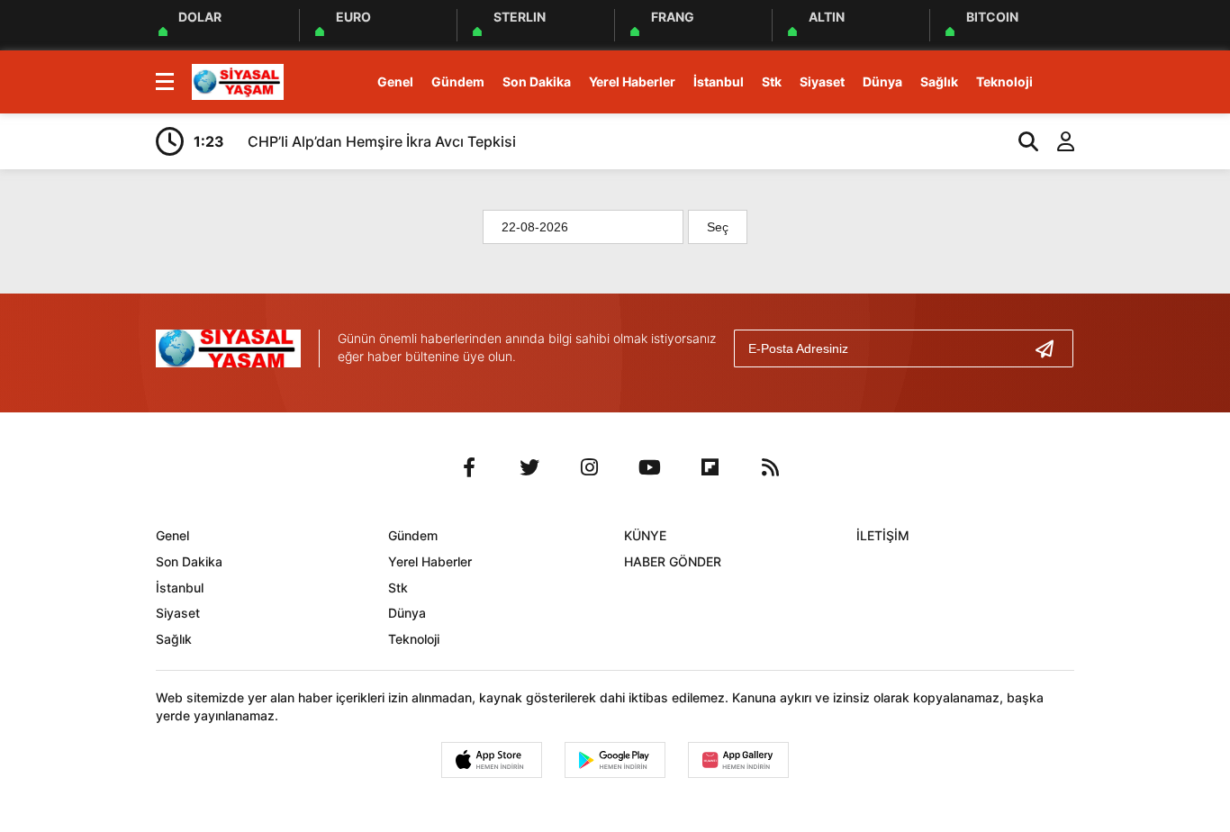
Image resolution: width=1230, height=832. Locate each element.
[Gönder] (1051, 348)
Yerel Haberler (632, 81)
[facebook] (469, 467)
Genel (395, 81)
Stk (772, 81)
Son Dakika (536, 81)
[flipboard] (710, 467)
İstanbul (718, 81)
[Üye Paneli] (1056, 141)
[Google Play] (615, 760)
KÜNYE (645, 535)
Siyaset (822, 81)
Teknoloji (1004, 81)
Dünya (882, 81)
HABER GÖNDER (672, 561)
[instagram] (590, 467)
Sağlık (939, 81)
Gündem (457, 81)
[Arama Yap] (1020, 141)
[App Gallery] (738, 760)
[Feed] (771, 467)
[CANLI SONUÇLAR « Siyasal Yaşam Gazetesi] (238, 80)
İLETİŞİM (882, 535)
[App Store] (491, 760)
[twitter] (529, 467)
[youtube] (650, 467)
